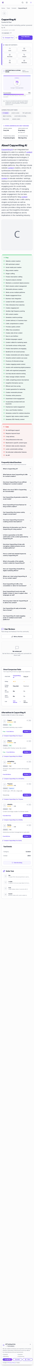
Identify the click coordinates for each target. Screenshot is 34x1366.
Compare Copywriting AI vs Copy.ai (13, 735)
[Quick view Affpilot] (29, 741)
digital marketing (7, 116)
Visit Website (15, 701)
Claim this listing (18, 862)
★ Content (5, 113)
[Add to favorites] (16, 38)
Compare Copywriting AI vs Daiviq (13, 840)
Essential (17, 1359)
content (29, 152)
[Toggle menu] (31, 2)
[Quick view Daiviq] (29, 825)
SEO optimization (26, 113)
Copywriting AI (7, 149)
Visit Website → (25, 37)
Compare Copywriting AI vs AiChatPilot (14, 778)
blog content (6, 119)
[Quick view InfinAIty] (29, 804)
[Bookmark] (27, 720)
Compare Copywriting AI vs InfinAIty (13, 820)
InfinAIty (9, 804)
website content (16, 119)
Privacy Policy (11, 1362)
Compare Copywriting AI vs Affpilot (13, 756)
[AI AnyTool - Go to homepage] (2, 2)
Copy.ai (9, 720)
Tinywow (10, 784)
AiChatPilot (10, 761)
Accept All (7, 1359)
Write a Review (18, 636)
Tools (8, 8)
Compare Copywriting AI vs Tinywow (13, 799)
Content (14, 8)
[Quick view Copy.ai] (29, 720)
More (28, 1359)
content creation (15, 113)
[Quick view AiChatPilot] (29, 761)
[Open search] (22, 2)
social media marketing (20, 116)
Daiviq (9, 825)
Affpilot (9, 741)
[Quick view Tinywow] (29, 784)
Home (3, 8)
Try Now (26, 731)
